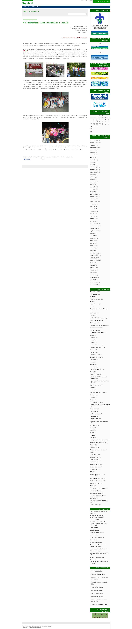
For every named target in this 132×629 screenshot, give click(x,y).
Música (92, 432)
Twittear (42, 159)
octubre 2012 (93, 145)
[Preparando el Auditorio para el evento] (34, 77)
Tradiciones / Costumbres (67, 157)
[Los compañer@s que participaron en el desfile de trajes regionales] (55, 101)
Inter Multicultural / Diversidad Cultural (100, 404)
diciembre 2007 (94, 282)
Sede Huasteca (94, 457)
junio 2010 (92, 208)
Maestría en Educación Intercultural (99, 421)
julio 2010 (92, 206)
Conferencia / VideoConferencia (98, 318)
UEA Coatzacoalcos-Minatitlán (97, 488)
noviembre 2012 (94, 142)
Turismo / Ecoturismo (95, 483)
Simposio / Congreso (95, 467)
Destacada (93, 340)
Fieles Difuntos (94, 535)
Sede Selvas (93, 462)
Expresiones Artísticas (95, 385)
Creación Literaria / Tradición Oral (98, 325)
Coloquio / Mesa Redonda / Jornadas (99, 309)
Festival (92, 390)
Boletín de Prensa (94, 304)
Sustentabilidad (94, 469)
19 (102, 123)
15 (91, 123)
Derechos (92, 337)
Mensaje (92, 427)
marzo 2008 (93, 275)
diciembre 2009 (94, 223)
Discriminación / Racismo (96, 347)
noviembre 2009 (94, 226)
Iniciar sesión (84, 1)
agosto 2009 (93, 233)
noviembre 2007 (94, 284)
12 (102, 121)
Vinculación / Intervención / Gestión (99, 500)
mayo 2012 (93, 155)
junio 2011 (92, 179)
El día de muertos (94, 530)
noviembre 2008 (94, 255)
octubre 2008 (93, 257)
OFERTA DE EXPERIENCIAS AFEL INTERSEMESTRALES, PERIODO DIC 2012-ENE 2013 (99, 523)
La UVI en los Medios (95, 413)
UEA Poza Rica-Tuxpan (95, 493)
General (92, 397)
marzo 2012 (93, 160)
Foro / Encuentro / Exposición (97, 392)
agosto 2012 (93, 150)
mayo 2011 (93, 182)
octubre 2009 (93, 228)
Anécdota (92, 296)
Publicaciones (93, 447)
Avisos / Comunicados (95, 299)
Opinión (92, 437)
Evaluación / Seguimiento (96, 369)
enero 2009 (93, 250)
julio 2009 (92, 235)
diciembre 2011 (94, 167)
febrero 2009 (93, 248)
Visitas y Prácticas (94, 504)
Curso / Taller (93, 330)
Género (92, 399)
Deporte (31, 157)
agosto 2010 (93, 204)
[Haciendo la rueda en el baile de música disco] (55, 132)
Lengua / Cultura (47, 157)
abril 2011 (92, 184)
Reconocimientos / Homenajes (97, 450)
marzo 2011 (93, 186)
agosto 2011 (93, 174)
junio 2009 (92, 238)
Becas (91, 301)
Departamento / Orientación (97, 332)
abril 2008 (92, 272)
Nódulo (92, 435)
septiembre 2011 (94, 172)
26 (102, 124)
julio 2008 (92, 265)
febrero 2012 (93, 162)
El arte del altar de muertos (97, 532)
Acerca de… (26, 7)
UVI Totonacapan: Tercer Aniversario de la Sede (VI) (45, 22)
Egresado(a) (93, 359)
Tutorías (92, 486)
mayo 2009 (93, 240)
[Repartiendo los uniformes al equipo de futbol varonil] (76, 77)
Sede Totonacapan (56, 157)
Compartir (28, 159)
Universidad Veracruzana (101, 1)
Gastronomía (93, 395)
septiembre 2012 (94, 147)
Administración (94, 291)
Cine (91, 306)
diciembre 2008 (94, 253)
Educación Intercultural (96, 357)
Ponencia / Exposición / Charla (97, 442)
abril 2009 (92, 243)
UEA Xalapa (93, 498)
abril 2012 (92, 157)
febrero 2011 (93, 189)
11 (99, 121)
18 (99, 123)
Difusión (92, 342)
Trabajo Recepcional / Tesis (97, 478)
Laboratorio (93, 416)
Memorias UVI (93, 425)
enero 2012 (93, 164)
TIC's (91, 472)
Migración (92, 430)
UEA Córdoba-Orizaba (95, 490)
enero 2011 (93, 191)
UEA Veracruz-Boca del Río (97, 495)
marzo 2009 (93, 245)
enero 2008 (93, 280)
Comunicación (93, 313)
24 (97, 124)
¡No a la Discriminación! (96, 542)
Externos (92, 387)
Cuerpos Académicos (95, 327)
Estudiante (36, 157)
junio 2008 (92, 267)
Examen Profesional (95, 374)
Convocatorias (93, 323)
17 (97, 123)
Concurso (92, 315)
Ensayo (92, 362)
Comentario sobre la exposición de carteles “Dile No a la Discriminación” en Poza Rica (99, 561)
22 (91, 124)
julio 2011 (92, 177)
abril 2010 (92, 213)
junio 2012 (92, 152)
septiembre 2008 (94, 260)
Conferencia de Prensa (96, 320)
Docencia (92, 349)
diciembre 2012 (94, 140)
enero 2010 (93, 221)
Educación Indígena (95, 354)
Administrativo (93, 294)
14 (108, 121)
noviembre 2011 (94, 169)
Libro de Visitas (36, 7)
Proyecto (92, 445)
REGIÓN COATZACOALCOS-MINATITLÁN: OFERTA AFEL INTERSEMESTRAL (97, 517)
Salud (91, 452)
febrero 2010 (93, 218)
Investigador (93, 411)
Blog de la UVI (27, 3)
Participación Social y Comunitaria (98, 440)
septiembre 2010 (94, 201)
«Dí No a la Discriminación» (97, 557)
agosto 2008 (93, 262)
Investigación (93, 409)
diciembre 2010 (94, 194)
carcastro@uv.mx (33, 627)
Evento (41, 157)
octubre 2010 (93, 199)
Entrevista (92, 364)
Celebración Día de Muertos (97, 537)
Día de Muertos (94, 527)
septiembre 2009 (94, 231)
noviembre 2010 (94, 196)
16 (94, 123)
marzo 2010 (93, 216)
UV (50, 626)
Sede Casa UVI (94, 454)
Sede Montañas (94, 459)
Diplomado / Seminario (96, 345)
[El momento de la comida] (55, 77)
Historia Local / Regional (96, 402)
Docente (92, 352)
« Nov (91, 128)
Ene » (91, 131)
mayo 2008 (93, 270)
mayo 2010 (93, 211)
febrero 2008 (93, 277)
